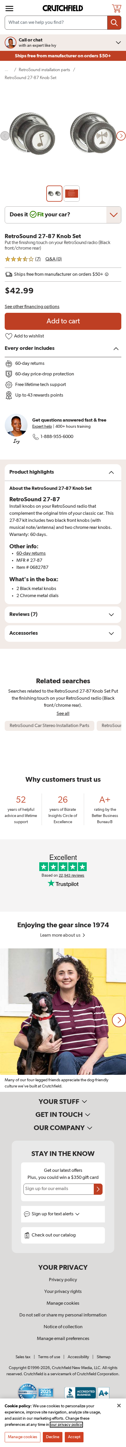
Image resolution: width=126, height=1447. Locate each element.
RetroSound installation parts (44, 70)
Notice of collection (63, 1327)
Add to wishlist (29, 336)
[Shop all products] (9, 8)
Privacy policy (63, 1280)
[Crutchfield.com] (63, 8)
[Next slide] (121, 136)
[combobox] (63, 23)
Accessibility (78, 1357)
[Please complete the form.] (98, 1189)
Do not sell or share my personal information (63, 1315)
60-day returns (31, 553)
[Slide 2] (72, 194)
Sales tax (23, 1357)
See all (63, 713)
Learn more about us (60, 935)
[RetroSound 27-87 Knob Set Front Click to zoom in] (63, 136)
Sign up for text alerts (53, 1214)
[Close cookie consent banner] (119, 1405)
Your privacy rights (63, 1291)
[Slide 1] (54, 194)
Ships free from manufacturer (63, 56)
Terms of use (49, 1357)
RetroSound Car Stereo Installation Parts (49, 726)
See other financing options (32, 307)
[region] (63, 1020)
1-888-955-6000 (56, 437)
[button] (119, 1020)
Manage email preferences (63, 1338)
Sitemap (103, 1357)
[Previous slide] (5, 136)
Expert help (42, 427)
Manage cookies (63, 1303)
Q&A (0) (53, 259)
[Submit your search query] (114, 23)
